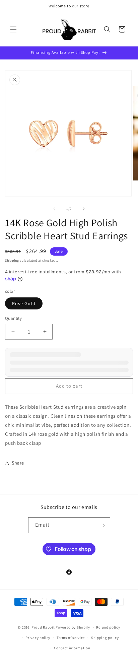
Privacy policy (37, 637)
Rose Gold (24, 303)
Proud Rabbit (43, 627)
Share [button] (18, 463)
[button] (13, 29)
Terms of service (71, 637)
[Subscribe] (102, 525)
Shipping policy (105, 637)
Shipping (12, 260)
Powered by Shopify (73, 627)
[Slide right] (83, 209)
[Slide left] (54, 209)
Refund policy (108, 627)
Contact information (72, 648)
